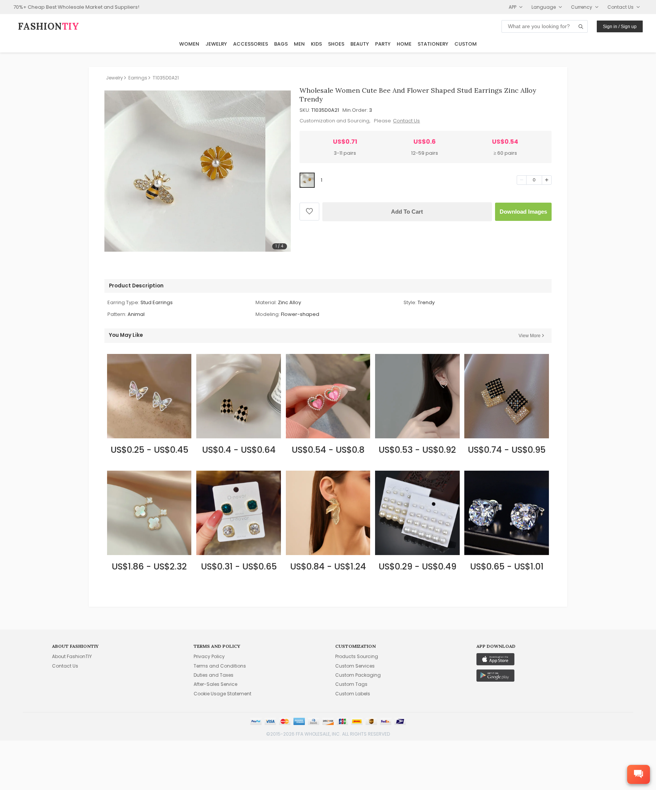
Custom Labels (352, 693)
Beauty (359, 44)
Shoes (336, 44)
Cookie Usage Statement (222, 693)
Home (404, 44)
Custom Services (355, 666)
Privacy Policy (209, 656)
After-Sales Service (215, 684)
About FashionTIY (72, 656)
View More (530, 335)
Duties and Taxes (213, 675)
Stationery (433, 44)
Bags (281, 44)
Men (299, 44)
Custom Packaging (358, 675)
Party (383, 44)
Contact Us (406, 120)
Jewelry (216, 44)
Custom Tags (351, 684)
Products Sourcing (356, 656)
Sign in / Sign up (620, 26)
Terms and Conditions (220, 666)
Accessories (250, 44)
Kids (316, 44)
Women (189, 44)
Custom (465, 44)
